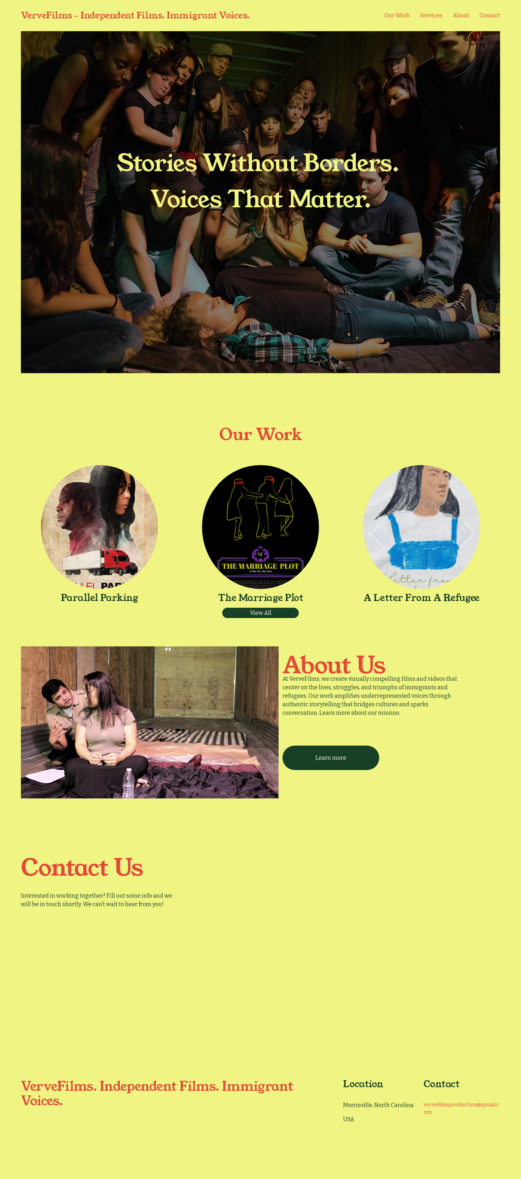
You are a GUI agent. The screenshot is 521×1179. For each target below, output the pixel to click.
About (461, 15)
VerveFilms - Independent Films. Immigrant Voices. (135, 15)
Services (431, 15)
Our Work (397, 15)
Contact (490, 15)
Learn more (330, 757)
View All (260, 613)
